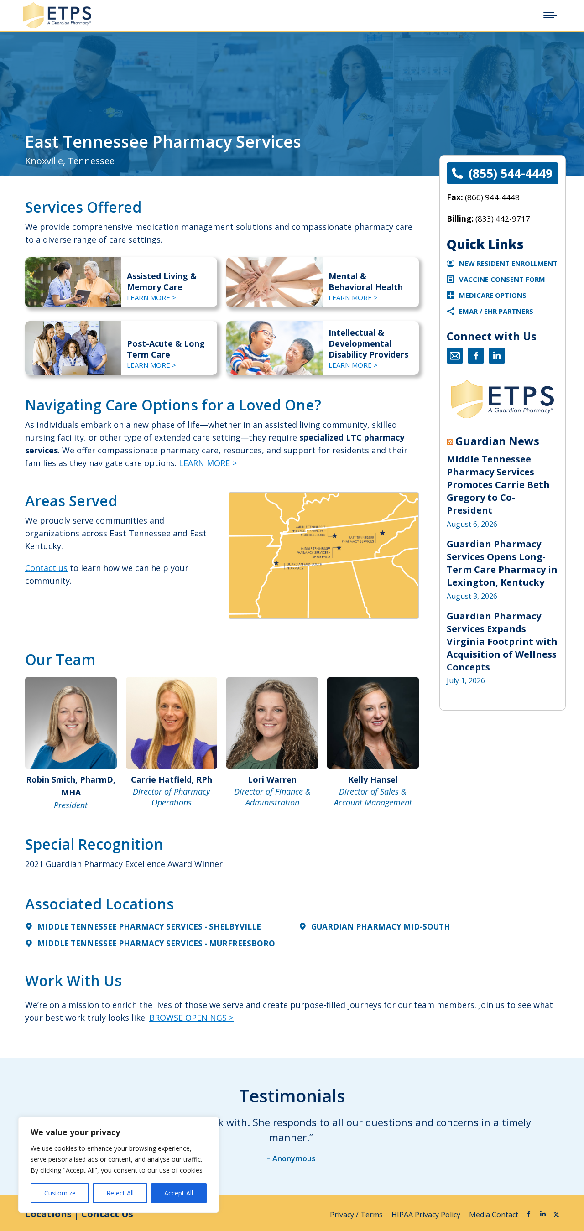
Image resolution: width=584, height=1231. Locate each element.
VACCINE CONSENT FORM (502, 279)
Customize (60, 1193)
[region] (118, 1165)
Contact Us (107, 1214)
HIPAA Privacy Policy (426, 1215)
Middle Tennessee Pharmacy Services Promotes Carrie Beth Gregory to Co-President (498, 484)
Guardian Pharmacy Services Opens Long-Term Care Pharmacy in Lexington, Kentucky (502, 563)
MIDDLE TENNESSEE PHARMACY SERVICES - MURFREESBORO (156, 943)
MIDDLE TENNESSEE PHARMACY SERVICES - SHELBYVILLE (149, 926)
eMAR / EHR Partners (496, 311)
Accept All (178, 1193)
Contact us (46, 567)
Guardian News (497, 441)
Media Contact (493, 1215)
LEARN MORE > (151, 297)
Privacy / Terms (357, 1215)
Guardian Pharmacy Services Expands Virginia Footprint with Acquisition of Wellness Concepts (502, 641)
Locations (48, 1214)
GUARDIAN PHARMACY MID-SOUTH (380, 926)
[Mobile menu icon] (550, 15)
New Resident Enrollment (508, 263)
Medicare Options (493, 295)
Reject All (120, 1193)
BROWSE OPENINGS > (191, 1017)
